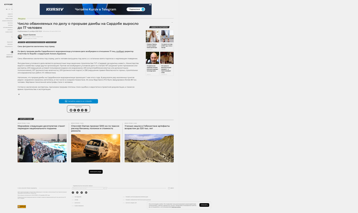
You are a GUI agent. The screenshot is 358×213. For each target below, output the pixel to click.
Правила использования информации (137, 197)
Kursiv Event (9, 32)
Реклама (10, 44)
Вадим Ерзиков (29, 35)
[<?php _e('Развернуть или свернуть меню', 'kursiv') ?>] (12, 52)
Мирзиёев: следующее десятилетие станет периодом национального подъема (41, 127)
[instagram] (77, 192)
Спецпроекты (9, 46)
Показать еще (95, 172)
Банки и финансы (7, 20)
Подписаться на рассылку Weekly (83, 186)
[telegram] (82, 192)
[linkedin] (86, 192)
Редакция (10, 42)
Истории (10, 16)
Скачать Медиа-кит (131, 202)
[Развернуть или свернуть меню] (12, 37)
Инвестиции (9, 18)
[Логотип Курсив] (8, 4)
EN (12, 9)
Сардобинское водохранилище (35, 42)
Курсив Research (8, 27)
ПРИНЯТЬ (204, 205)
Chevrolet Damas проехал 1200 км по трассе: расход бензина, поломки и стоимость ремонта (95, 128)
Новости (10, 14)
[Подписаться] (105, 188)
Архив (76, 199)
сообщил (120, 51)
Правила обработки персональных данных (138, 199)
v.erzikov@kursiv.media (29, 38)
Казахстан (10, 54)
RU (6, 9)
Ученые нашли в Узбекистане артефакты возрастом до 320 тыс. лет (147, 127)
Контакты (77, 202)
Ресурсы (10, 23)
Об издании (78, 197)
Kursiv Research (79, 205)
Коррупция (21, 42)
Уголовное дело (51, 42)
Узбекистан (9, 56)
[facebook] (73, 192)
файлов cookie (176, 207)
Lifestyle (10, 29)
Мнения (10, 25)
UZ (9, 9)
